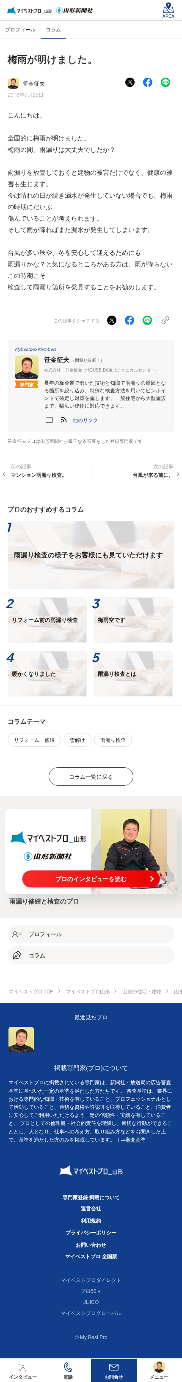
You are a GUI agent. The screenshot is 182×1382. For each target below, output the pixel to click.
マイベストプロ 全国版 (91, 1256)
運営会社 (91, 1208)
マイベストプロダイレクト (91, 1279)
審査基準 (135, 1139)
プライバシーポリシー (91, 1232)
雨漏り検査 (113, 739)
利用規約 (91, 1220)
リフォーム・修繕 (34, 739)
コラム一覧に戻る (91, 776)
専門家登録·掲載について (91, 1197)
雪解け (77, 739)
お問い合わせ (91, 1244)
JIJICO (91, 1301)
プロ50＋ (91, 1290)
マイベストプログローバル (91, 1312)
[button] (85, 419)
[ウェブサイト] (49, 420)
